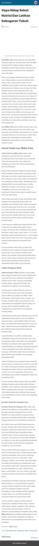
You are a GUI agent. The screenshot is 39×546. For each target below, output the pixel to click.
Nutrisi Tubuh (33, 530)
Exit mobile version (19, 543)
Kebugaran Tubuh (22, 530)
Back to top (34, 537)
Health (11, 526)
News (15, 526)
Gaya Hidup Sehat (11, 530)
